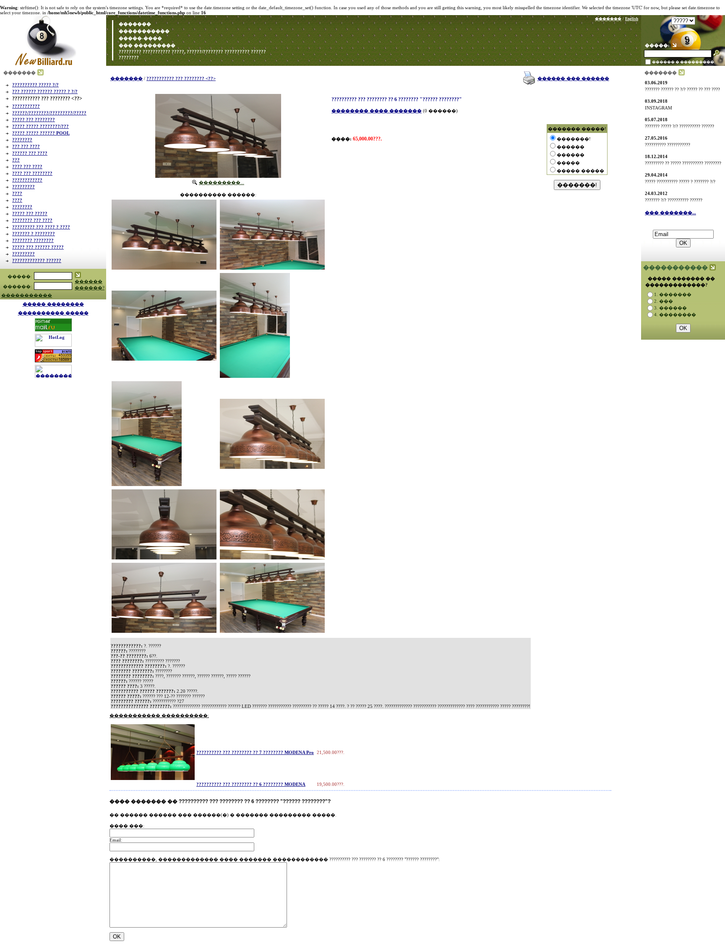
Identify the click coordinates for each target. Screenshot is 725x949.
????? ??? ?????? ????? (38, 247)
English (631, 19)
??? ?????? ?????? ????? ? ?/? (45, 91)
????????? (23, 186)
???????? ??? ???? (32, 220)
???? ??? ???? (27, 166)
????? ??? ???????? (33, 119)
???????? (128, 57)
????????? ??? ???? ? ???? (41, 226)
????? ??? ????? (29, 213)
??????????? (26, 106)
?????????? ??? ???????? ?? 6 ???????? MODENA (250, 784)
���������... (221, 182)
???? (17, 193)
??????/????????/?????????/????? (49, 112)
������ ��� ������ (573, 78)
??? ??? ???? (26, 146)
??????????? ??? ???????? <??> (181, 78)
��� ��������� (146, 45)
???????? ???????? (33, 240)
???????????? (27, 179)
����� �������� (53, 304)
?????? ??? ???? (29, 153)
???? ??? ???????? (32, 173)
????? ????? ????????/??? (40, 126)
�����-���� (139, 38)
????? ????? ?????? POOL (41, 132)
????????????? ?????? (36, 260)
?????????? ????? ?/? (35, 84)
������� (134, 23)
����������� (144, 31)
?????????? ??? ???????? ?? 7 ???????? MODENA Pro (255, 752)
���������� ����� (53, 312)
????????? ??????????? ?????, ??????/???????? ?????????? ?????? (191, 51)
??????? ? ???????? (33, 233)
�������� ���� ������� (376, 110)
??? (16, 159)
